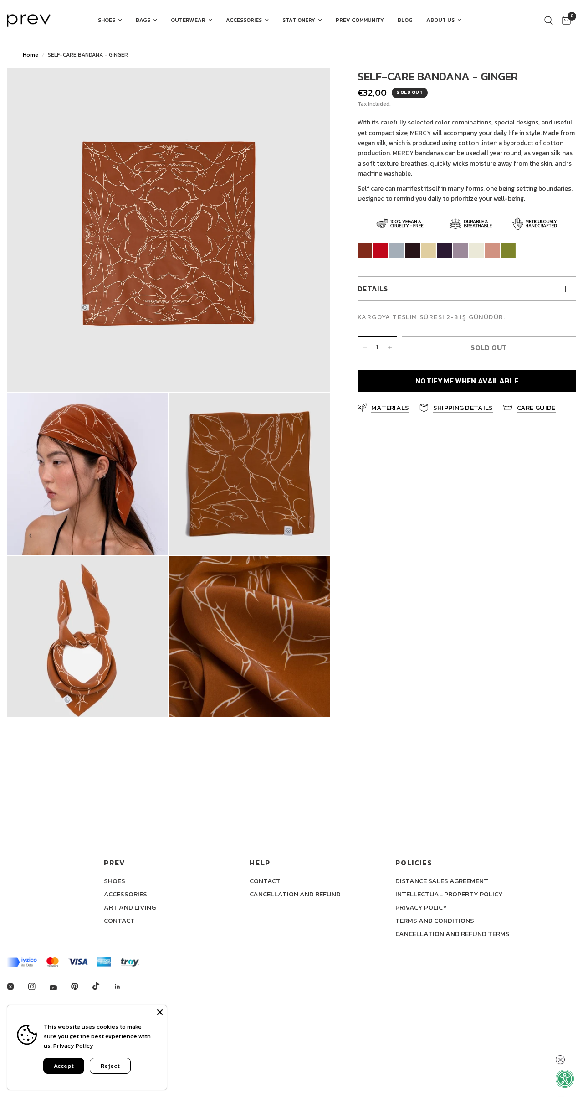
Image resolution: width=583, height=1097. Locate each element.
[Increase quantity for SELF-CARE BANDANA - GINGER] (390, 347)
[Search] (548, 20)
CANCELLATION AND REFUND (295, 894)
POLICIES (413, 862)
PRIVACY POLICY (421, 907)
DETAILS (373, 289)
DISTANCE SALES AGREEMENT (441, 880)
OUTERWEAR (188, 20)
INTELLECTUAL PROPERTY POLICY (449, 894)
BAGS (143, 20)
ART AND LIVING (130, 907)
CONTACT (119, 920)
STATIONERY (298, 20)
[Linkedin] (124, 987)
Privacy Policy (73, 1045)
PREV (114, 862)
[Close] (159, 1012)
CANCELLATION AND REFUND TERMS (452, 933)
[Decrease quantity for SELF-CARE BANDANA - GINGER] (365, 347)
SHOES (106, 20)
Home (30, 55)
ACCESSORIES (244, 20)
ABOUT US (440, 20)
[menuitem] (110, 20)
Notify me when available (466, 380)
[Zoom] (311, 87)
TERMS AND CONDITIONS (434, 920)
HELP (260, 862)
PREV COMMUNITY (360, 20)
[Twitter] (17, 987)
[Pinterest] (81, 987)
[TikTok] (102, 986)
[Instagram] (38, 987)
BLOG (405, 20)
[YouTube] (60, 988)
